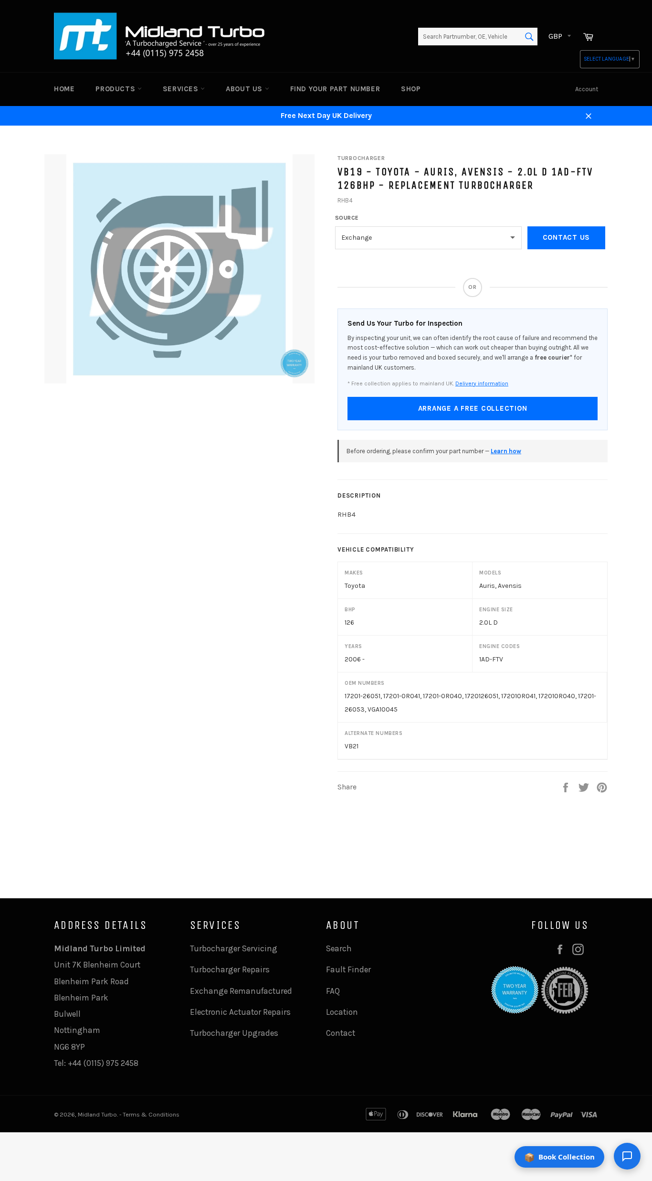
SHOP (411, 89)
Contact (340, 1033)
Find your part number (335, 89)
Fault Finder (348, 969)
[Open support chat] (627, 1156)
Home (64, 89)
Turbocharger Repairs (230, 969)
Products (116, 89)
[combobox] (477, 37)
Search (339, 948)
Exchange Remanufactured (241, 991)
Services (181, 89)
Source (347, 217)
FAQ (333, 991)
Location (342, 1012)
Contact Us (566, 237)
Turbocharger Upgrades (234, 1033)
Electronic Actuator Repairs (240, 1012)
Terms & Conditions (151, 1114)
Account (586, 89)
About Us (245, 89)
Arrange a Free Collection (472, 408)
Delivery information (481, 383)
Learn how (506, 451)
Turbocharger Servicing (233, 948)
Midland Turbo (97, 1114)
